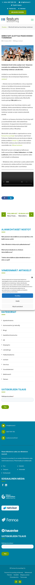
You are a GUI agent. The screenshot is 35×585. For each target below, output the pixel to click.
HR (4, 340)
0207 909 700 (10, 431)
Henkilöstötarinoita (10, 335)
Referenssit (28, 572)
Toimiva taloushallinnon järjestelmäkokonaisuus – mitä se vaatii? (16, 259)
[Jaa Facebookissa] (4, 198)
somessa (3, 79)
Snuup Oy (15, 140)
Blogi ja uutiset (24, 575)
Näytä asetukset (17, 306)
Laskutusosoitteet (12, 438)
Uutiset (20, 41)
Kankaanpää (6, 473)
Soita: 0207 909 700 (10, 2)
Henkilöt (16, 575)
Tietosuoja (23, 577)
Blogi (16, 41)
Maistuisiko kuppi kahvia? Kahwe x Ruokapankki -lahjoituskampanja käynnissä (26, 215)
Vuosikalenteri (8, 369)
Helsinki (21, 466)
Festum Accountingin (7, 136)
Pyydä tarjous (17, 5)
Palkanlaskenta (8, 355)
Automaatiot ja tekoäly (11, 325)
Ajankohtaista (8, 321)
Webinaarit (7, 374)
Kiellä (17, 301)
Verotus (6, 365)
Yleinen (5, 379)
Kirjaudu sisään (17, 12)
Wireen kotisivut (17, 145)
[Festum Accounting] (13, 19)
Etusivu (4, 27)
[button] (32, 277)
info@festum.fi (25, 2)
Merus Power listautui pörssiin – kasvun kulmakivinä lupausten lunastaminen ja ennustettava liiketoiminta (12, 215)
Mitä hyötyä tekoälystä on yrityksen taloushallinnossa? (12, 251)
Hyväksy (17, 295)
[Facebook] (16, 581)
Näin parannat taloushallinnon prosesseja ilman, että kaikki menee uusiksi (17, 238)
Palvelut (9, 575)
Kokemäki (22, 469)
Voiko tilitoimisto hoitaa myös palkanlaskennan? (15, 244)
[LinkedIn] (19, 581)
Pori (4, 466)
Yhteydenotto (14, 577)
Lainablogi (7, 350)
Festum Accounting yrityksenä (13, 572)
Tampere (5, 469)
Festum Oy (12, 8)
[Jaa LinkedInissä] (11, 198)
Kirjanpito (6, 345)
